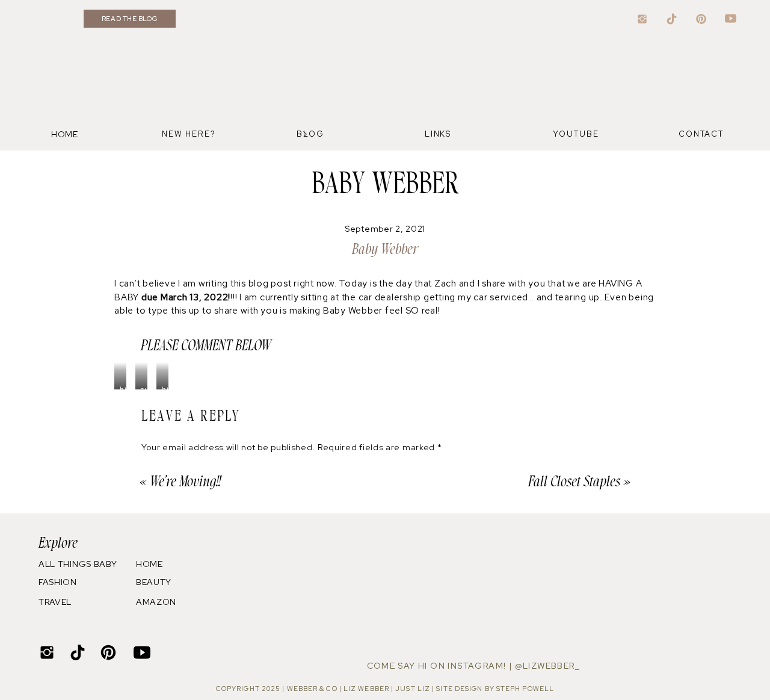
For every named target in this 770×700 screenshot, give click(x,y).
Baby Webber (385, 249)
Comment (166, 467)
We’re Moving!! (185, 481)
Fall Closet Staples (574, 481)
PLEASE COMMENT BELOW (206, 345)
